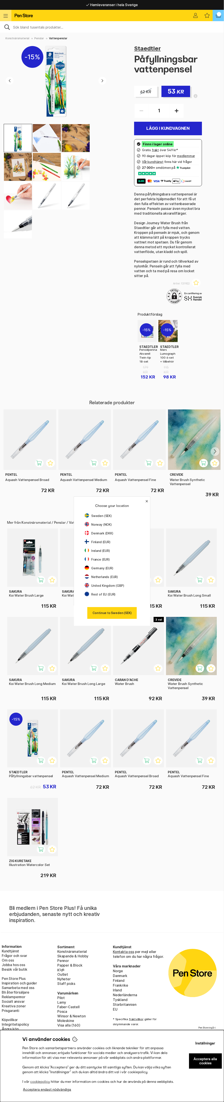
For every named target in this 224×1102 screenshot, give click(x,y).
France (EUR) (100, 559)
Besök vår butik (14, 969)
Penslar (39, 38)
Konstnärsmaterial (17, 38)
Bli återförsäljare (15, 992)
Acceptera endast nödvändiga (47, 1089)
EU (115, 1009)
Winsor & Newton (71, 1016)
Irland (117, 990)
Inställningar (205, 1043)
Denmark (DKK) (102, 533)
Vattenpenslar (58, 38)
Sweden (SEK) (101, 516)
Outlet (62, 974)
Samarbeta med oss (18, 988)
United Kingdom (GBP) (107, 585)
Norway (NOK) (101, 524)
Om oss (8, 960)
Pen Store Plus (14, 978)
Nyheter (64, 979)
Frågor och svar (14, 955)
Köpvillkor (10, 1020)
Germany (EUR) (102, 568)
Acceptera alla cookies (205, 1061)
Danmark (120, 976)
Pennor (63, 960)
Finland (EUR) (100, 542)
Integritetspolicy (15, 1024)
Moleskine (65, 1020)
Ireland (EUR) (100, 551)
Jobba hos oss (13, 965)
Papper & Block (69, 965)
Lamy (61, 1002)
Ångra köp (10, 1029)
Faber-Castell (68, 1007)
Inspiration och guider (19, 983)
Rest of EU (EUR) (103, 594)
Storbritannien (124, 1004)
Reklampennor (13, 997)
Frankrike (120, 985)
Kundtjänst (10, 951)
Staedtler (147, 48)
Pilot (61, 998)
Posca (62, 1011)
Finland (118, 980)
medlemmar (186, 156)
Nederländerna (125, 995)
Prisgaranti (10, 1010)
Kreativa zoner (14, 1006)
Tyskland (120, 1000)
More (142, 322)
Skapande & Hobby (72, 956)
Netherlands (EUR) (104, 577)
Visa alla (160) (68, 1025)
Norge (118, 971)
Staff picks (66, 983)
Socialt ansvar (13, 1001)
